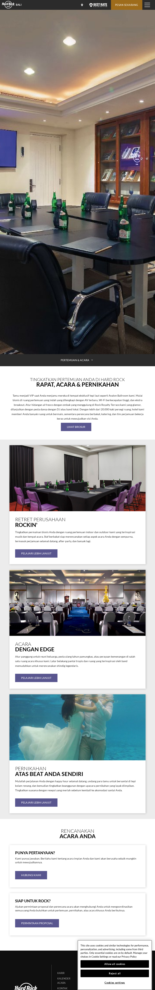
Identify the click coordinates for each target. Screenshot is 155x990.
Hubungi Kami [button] (31, 875)
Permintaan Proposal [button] (37, 923)
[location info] (82, 5)
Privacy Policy (129, 956)
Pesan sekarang (126, 4)
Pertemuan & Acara (75, 360)
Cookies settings (115, 982)
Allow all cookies (114, 963)
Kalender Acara (63, 980)
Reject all (115, 973)
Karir (60, 973)
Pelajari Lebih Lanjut (36, 553)
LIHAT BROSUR (76, 426)
